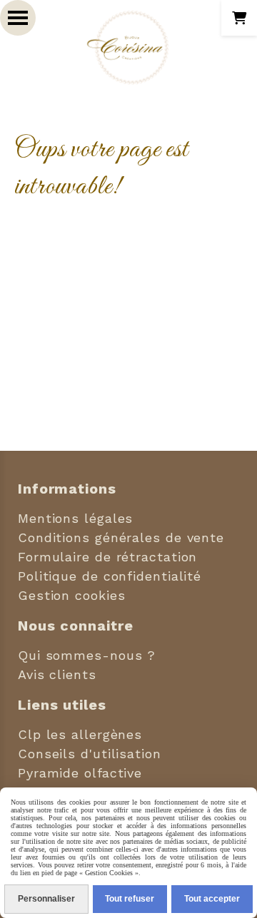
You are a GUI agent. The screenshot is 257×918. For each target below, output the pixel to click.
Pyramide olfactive (80, 772)
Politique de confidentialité (109, 575)
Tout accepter (212, 899)
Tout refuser (129, 899)
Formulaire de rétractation (107, 556)
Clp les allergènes (80, 734)
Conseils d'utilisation (89, 753)
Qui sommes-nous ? (87, 655)
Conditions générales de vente (121, 537)
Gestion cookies (72, 595)
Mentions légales (75, 518)
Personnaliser (46, 899)
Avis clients (57, 674)
